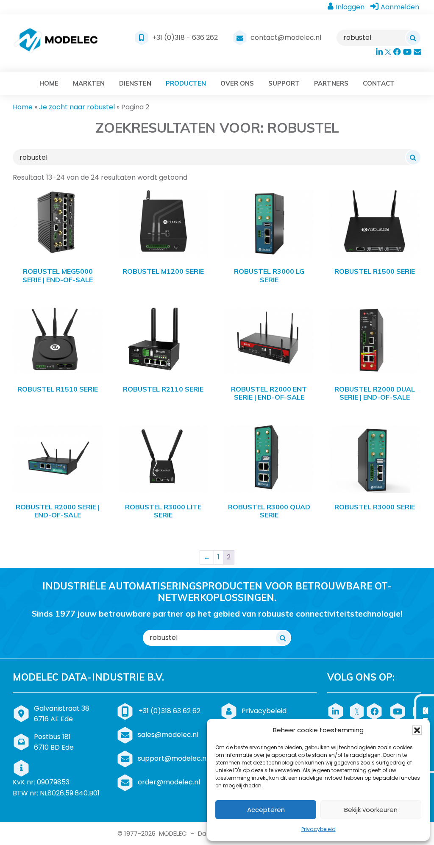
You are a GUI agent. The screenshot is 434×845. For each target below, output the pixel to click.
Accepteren (266, 809)
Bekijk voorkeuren (371, 809)
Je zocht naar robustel (77, 107)
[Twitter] (358, 711)
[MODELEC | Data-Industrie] (56, 43)
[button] (417, 730)
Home (23, 107)
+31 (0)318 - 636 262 (185, 37)
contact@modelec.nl (285, 37)
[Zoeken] (413, 38)
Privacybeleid (318, 829)
